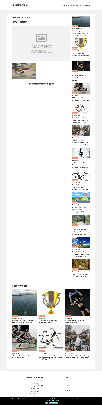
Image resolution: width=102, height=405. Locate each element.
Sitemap (67, 393)
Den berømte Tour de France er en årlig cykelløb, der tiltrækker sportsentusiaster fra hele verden (80, 165)
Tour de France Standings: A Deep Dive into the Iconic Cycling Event (80, 142)
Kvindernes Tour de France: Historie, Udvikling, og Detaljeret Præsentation (80, 209)
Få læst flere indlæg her (41, 83)
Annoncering (65, 5)
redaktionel (75, 113)
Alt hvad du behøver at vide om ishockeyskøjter (80, 99)
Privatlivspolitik (53, 402)
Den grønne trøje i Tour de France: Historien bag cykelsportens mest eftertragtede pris (80, 232)
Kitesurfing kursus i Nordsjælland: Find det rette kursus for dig (80, 33)
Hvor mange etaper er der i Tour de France (80, 275)
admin (29, 17)
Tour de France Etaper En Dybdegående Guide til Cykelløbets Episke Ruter (80, 254)
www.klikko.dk (36, 393)
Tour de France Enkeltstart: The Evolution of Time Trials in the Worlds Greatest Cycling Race (80, 187)
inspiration (75, 26)
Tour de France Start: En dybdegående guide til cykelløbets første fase (80, 120)
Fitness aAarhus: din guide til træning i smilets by (79, 78)
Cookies (78, 5)
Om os (73, 5)
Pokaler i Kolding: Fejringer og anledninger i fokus (80, 55)
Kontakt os (86, 5)
